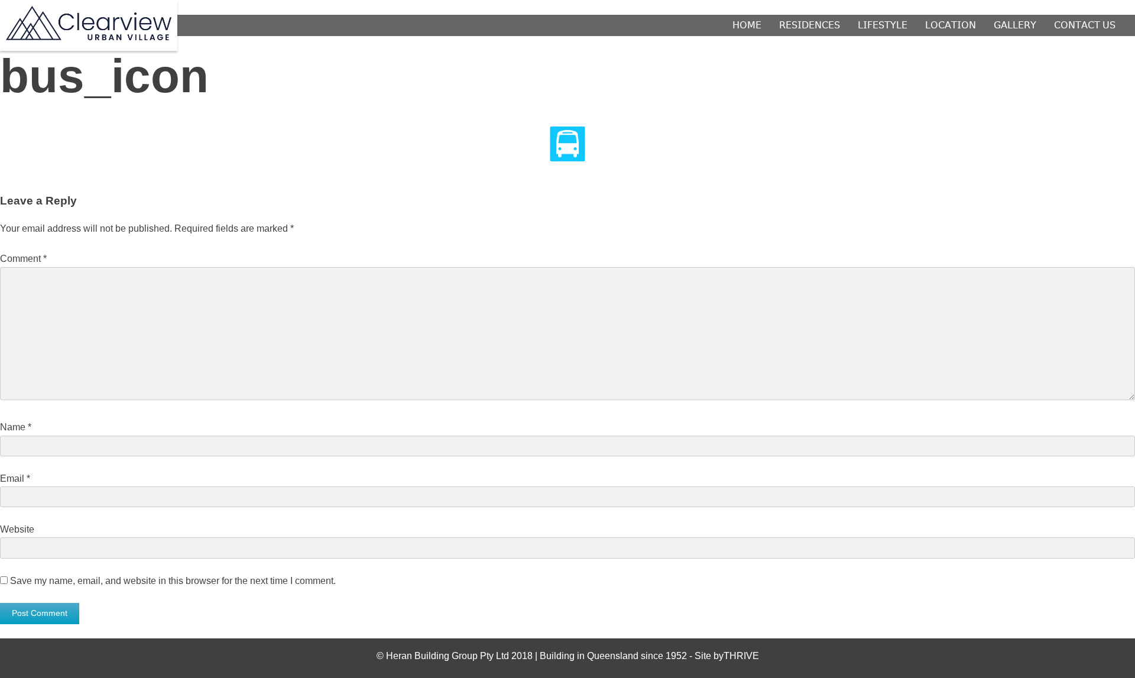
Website (17, 529)
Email (15, 478)
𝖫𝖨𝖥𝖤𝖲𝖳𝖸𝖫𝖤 (882, 25)
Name (15, 427)
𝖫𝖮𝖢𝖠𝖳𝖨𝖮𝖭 (950, 25)
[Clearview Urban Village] (88, 37)
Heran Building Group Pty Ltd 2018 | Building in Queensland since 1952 (537, 656)
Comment (23, 259)
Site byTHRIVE (727, 656)
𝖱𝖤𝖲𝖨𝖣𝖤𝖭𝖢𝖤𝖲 (809, 25)
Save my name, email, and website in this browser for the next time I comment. (173, 581)
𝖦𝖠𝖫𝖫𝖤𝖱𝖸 (1015, 25)
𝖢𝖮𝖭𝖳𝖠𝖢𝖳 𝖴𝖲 (1084, 25)
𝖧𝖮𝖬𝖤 (746, 25)
